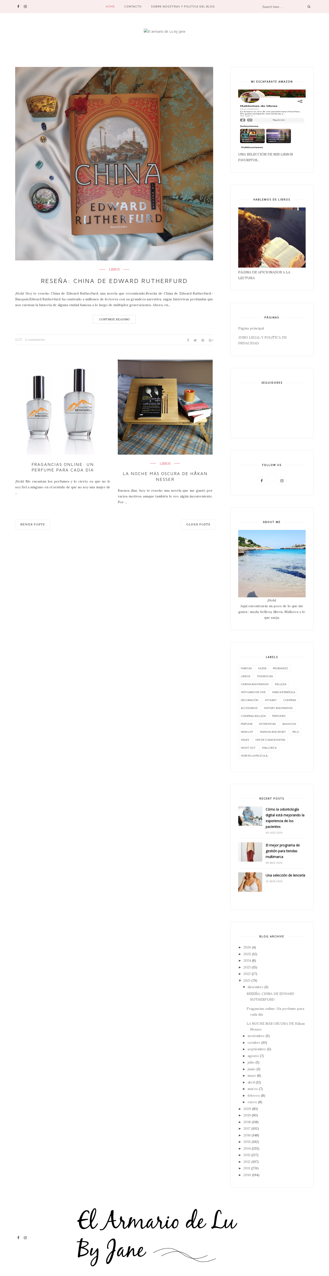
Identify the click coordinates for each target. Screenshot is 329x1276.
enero (252, 1102)
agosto (253, 1056)
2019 (247, 1115)
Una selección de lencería (285, 875)
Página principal (251, 328)
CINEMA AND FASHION (255, 684)
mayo (252, 1075)
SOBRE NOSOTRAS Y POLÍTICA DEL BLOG (183, 6)
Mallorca (269, 747)
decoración (249, 700)
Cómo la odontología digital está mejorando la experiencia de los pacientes (285, 818)
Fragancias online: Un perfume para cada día (63, 467)
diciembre (255, 987)
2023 (247, 967)
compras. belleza (253, 715)
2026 (247, 947)
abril (251, 1082)
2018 (247, 1122)
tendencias (265, 676)
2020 (247, 1109)
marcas (246, 668)
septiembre (257, 1049)
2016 (247, 1135)
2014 (247, 1148)
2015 (247, 1142)
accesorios (249, 707)
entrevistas (267, 723)
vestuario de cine (253, 692)
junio (252, 1069)
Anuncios (289, 723)
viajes (245, 739)
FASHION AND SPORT (273, 731)
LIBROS (114, 269)
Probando (280, 668)
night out (248, 747)
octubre (254, 1042)
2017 (246, 1128)
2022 (247, 974)
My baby (271, 700)
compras (289, 700)
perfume (247, 723)
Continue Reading (114, 319)
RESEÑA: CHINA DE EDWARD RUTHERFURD (114, 280)
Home (110, 6)
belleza (280, 684)
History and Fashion (278, 707)
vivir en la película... (255, 755)
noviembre (256, 1036)
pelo (295, 731)
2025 (247, 954)
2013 (246, 1155)
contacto (133, 6)
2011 (246, 1168)
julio (251, 1062)
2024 (247, 960)
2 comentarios (35, 340)
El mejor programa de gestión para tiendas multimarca (283, 851)
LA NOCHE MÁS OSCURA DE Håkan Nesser (165, 476)
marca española (283, 692)
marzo (253, 1089)
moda (262, 668)
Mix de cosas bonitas (270, 739)
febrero (254, 1095)
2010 (247, 1175)
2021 (246, 980)
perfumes (278, 715)
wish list (247, 731)
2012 (246, 1162)
